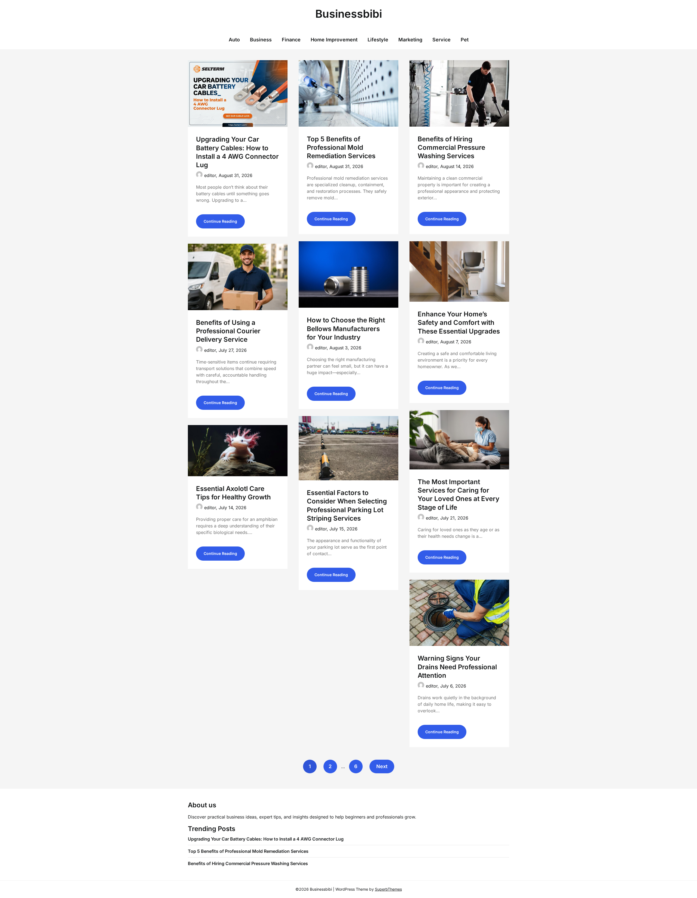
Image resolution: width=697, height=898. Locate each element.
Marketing (410, 39)
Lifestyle (378, 39)
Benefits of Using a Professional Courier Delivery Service (228, 331)
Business (261, 39)
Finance (291, 39)
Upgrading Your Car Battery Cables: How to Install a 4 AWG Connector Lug (266, 839)
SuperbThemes (388, 889)
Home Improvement (334, 39)
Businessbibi (348, 13)
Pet (465, 39)
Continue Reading (220, 221)
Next (381, 766)
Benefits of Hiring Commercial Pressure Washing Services (451, 147)
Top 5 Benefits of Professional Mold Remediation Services (341, 147)
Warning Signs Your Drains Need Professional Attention (457, 666)
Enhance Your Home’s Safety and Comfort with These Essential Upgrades (459, 322)
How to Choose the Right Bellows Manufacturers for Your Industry (346, 328)
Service (441, 39)
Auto (234, 39)
